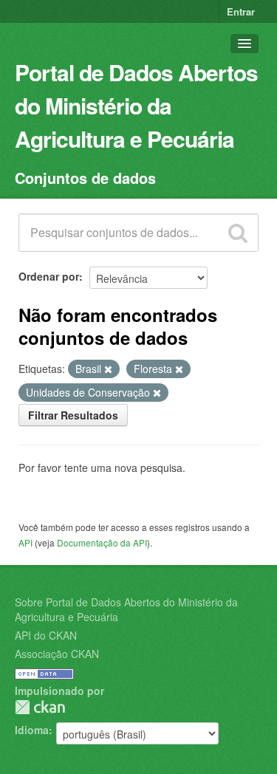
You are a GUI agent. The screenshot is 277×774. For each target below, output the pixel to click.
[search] (237, 233)
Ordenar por (48, 276)
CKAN (40, 707)
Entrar (241, 11)
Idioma (32, 729)
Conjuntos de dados (85, 177)
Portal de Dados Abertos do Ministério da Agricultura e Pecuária (136, 105)
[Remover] (108, 369)
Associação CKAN (57, 653)
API (25, 542)
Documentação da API (102, 542)
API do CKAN (46, 635)
